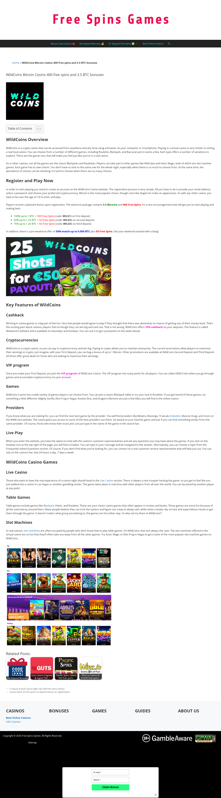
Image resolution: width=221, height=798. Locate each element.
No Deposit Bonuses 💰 (92, 43)
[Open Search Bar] (169, 43)
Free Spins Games (31, 735)
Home (15, 62)
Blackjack (48, 505)
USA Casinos (13, 721)
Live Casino (106, 480)
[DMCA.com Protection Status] (179, 793)
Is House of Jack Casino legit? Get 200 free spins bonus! (37, 688)
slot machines (32, 530)
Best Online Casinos (153, 43)
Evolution (175, 416)
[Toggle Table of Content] (37, 128)
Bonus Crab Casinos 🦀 (63, 43)
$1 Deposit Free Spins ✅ (122, 43)
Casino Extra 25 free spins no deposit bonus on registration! (39, 691)
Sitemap (32, 742)
